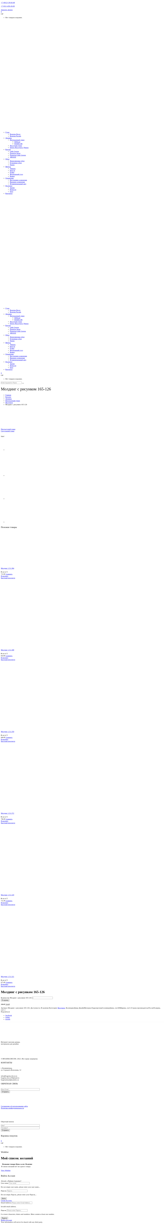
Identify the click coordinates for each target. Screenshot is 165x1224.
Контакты (8, 193)
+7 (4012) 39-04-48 (8, 2)
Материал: (88, 1008)
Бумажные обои (16, 163)
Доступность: (36, 1008)
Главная (8, 395)
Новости (13, 190)
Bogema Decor (15, 134)
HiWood (17, 142)
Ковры (12, 176)
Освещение (9, 178)
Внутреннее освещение (18, 180)
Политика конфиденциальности (12, 1108)
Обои (7, 159)
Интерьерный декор (17, 140)
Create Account (6, 1201)
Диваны (12, 168)
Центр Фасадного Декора (19, 147)
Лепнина (8, 138)
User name (4, 1183)
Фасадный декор (16, 146)
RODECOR (18, 144)
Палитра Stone (15, 153)
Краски (8, 149)
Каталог (8, 397)
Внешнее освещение (17, 182)
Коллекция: (70, 1008)
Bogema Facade (15, 136)
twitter (7, 1017)
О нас (7, 132)
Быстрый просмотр (8, 578)
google (7, 1019)
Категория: (53, 1008)
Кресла (12, 170)
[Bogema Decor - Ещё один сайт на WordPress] (82, 129)
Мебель (8, 167)
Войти (4, 1198)
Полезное (8, 186)
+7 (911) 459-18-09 (8, 6)
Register (4, 1218)
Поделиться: (5, 1012)
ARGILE (13, 157)
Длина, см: (113, 1008)
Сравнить (9, 574)
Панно (12, 165)
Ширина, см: (124, 1008)
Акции (12, 188)
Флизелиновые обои (17, 161)
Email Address (6, 1203)
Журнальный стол (16, 174)
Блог (11, 191)
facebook (8, 1015)
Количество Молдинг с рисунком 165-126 (16, 998)
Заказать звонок (7, 10)
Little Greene (14, 151)
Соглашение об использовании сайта (14, 1106)
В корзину (4, 576)
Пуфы (12, 172)
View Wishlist (5, 1170)
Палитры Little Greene (18, 155)
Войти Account (6, 1220)
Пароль (3, 1191)
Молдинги (9, 403)
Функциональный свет (18, 184)
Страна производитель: (139, 1008)
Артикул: (4, 1008)
